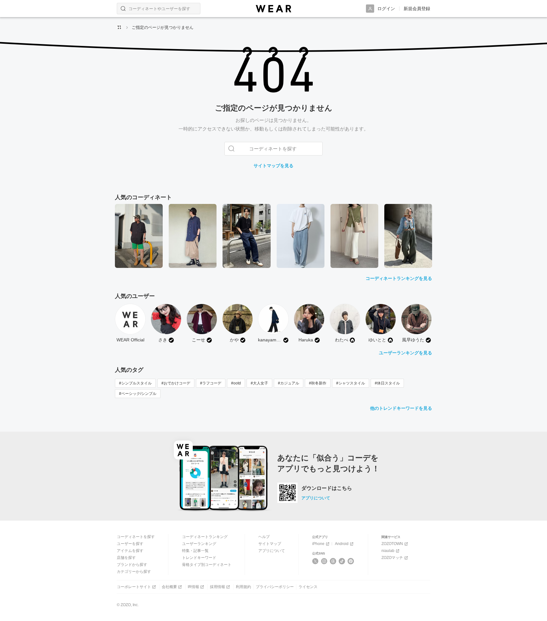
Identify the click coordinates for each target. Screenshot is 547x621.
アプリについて (315, 498)
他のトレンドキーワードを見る (401, 408)
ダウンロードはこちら (326, 488)
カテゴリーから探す (134, 571)
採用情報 (217, 587)
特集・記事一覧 (195, 550)
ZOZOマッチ (392, 557)
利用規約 (243, 587)
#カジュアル (288, 383)
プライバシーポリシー (275, 587)
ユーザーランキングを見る (405, 352)
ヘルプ (264, 537)
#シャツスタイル (350, 383)
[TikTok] (342, 561)
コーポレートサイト (134, 587)
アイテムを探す (130, 550)
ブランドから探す (132, 564)
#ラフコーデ (210, 383)
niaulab (387, 550)
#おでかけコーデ (175, 383)
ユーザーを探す (130, 544)
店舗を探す (126, 557)
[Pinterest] (351, 561)
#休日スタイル (387, 383)
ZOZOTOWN (392, 544)
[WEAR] (273, 9)
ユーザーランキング (199, 544)
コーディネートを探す (136, 537)
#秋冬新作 (317, 383)
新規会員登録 (417, 8)
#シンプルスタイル (135, 383)
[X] (315, 561)
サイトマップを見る (273, 165)
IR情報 (193, 587)
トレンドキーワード (199, 557)
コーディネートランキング (205, 537)
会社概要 (169, 587)
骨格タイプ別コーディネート (206, 564)
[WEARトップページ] (119, 27)
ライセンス (308, 587)
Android (342, 544)
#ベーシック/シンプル (137, 393)
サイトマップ (269, 544)
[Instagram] (324, 561)
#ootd (236, 383)
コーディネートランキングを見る (399, 278)
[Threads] (333, 561)
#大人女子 (259, 383)
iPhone (318, 544)
